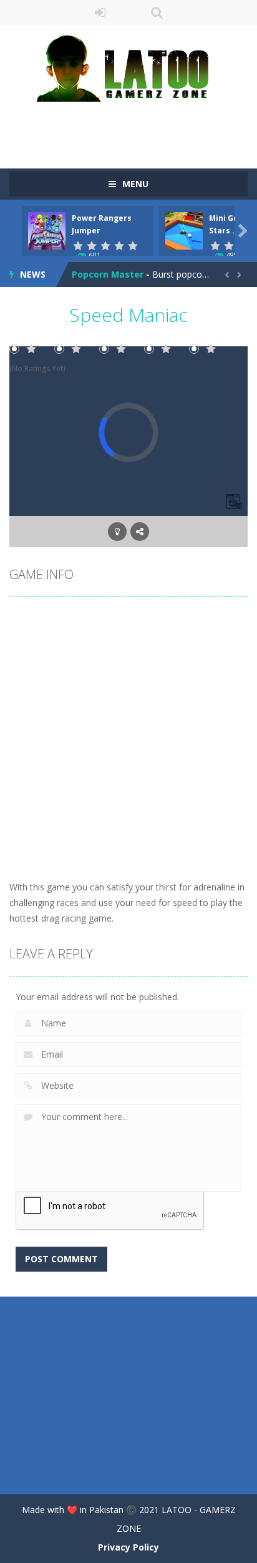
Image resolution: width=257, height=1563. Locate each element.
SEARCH (157, 12)
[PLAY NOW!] (46, 230)
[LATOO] (128, 67)
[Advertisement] (133, 126)
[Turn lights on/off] (117, 531)
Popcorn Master (107, 274)
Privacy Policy (128, 1547)
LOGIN (100, 12)
